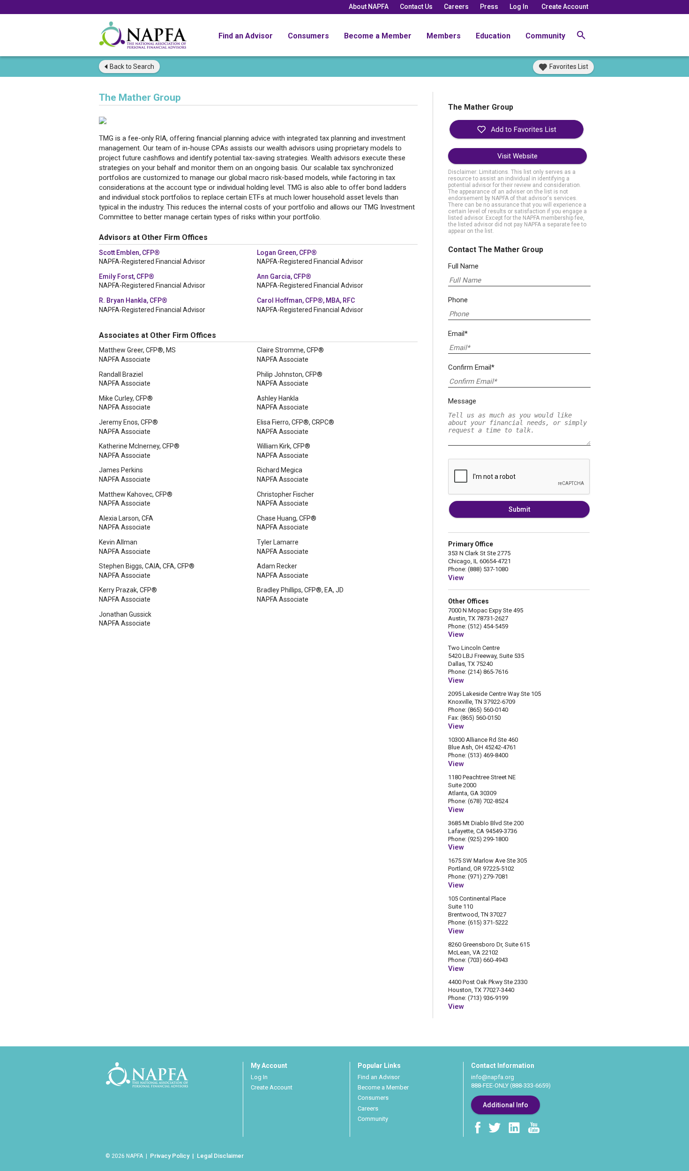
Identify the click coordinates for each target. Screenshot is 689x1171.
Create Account (564, 6)
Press (489, 6)
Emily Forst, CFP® (126, 276)
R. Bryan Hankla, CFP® (133, 300)
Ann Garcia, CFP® (284, 276)
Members (444, 35)
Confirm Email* (471, 367)
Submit (519, 509)
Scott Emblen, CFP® (129, 252)
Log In (518, 6)
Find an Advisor (245, 35)
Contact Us (416, 6)
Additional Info (505, 1105)
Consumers (308, 35)
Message (462, 401)
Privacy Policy (169, 1155)
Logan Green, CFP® (287, 252)
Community (545, 35)
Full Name (463, 266)
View (456, 578)
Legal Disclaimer (220, 1155)
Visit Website (517, 156)
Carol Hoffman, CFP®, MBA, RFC (306, 300)
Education (493, 35)
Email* (458, 333)
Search (132, 66)
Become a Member (378, 35)
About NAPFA (369, 6)
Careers (456, 6)
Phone (458, 300)
